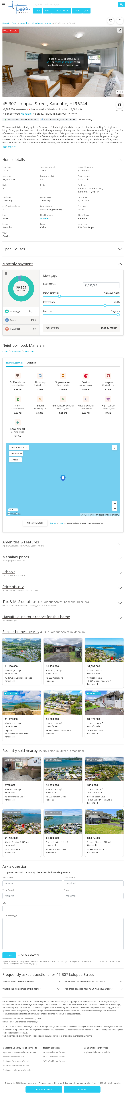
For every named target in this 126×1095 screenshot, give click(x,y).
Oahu (5, 351)
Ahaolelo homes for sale (13, 1056)
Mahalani (26, 113)
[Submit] (121, 4)
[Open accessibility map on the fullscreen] (114, 447)
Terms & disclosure (65, 1083)
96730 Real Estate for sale (54, 1061)
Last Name (69, 877)
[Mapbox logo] (14, 513)
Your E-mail (8, 890)
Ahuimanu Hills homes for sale (16, 1065)
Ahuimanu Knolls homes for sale (17, 1070)
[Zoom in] (114, 503)
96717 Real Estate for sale (54, 1056)
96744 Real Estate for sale (54, 1052)
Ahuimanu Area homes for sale (16, 1061)
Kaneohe (16, 351)
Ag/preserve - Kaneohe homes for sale (19, 1052)
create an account (64, 61)
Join (86, 10)
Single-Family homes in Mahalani (98, 1052)
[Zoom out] (114, 508)
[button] (19, 447)
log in (48, 61)
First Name (8, 877)
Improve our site (83, 1083)
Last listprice (49, 283)
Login (76, 10)
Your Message (9, 915)
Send (9, 955)
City (4, 902)
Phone (67, 890)
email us (117, 1083)
